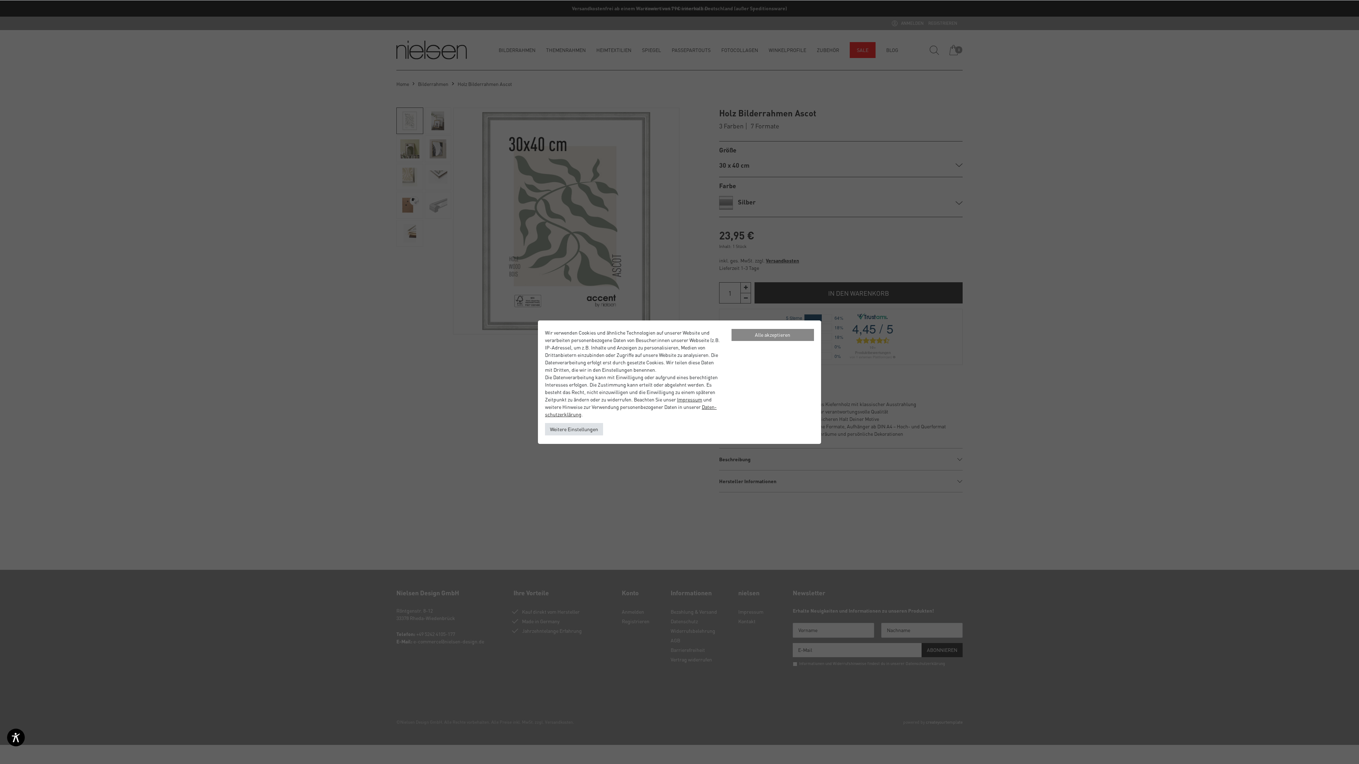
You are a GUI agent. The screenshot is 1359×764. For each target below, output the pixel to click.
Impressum (689, 399)
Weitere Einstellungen (574, 429)
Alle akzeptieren (772, 334)
